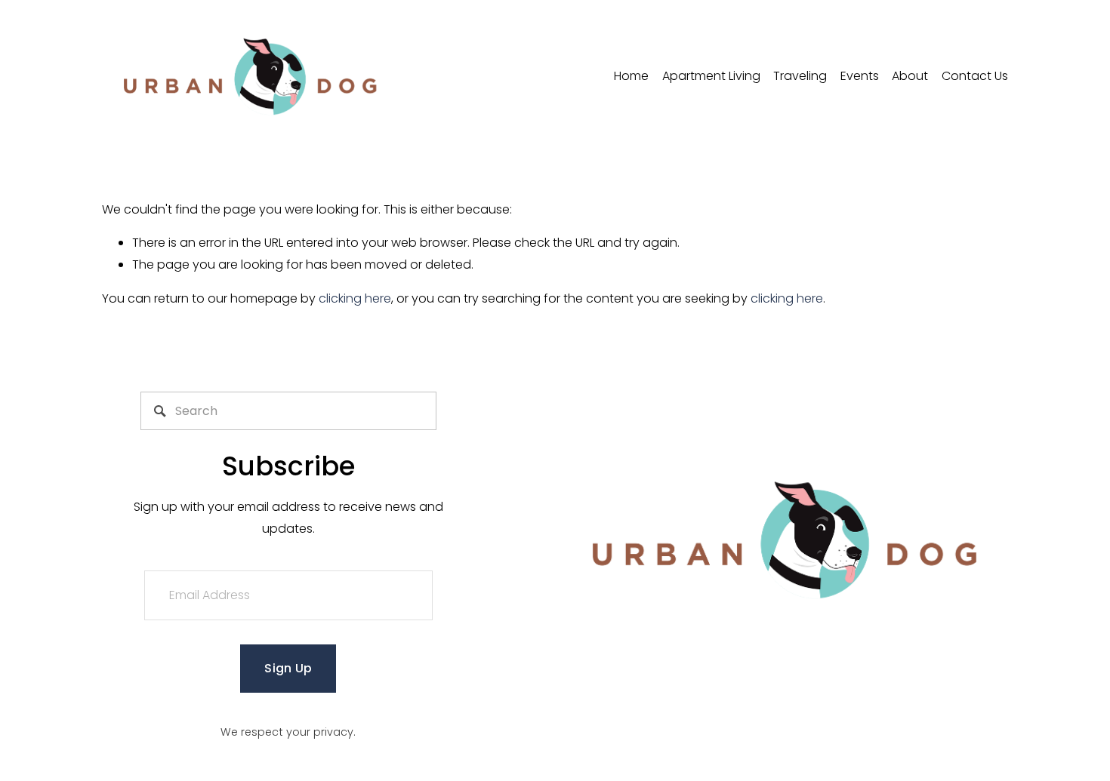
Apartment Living (711, 76)
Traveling (800, 76)
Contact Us (975, 76)
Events (859, 76)
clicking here (355, 298)
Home (631, 76)
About (910, 76)
